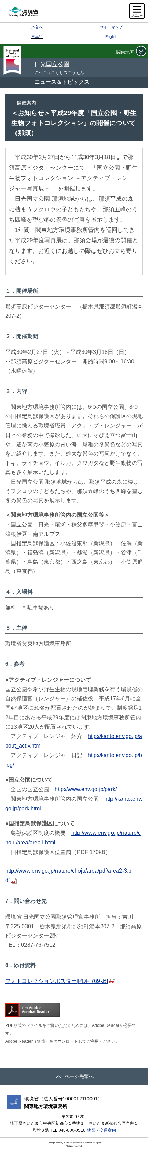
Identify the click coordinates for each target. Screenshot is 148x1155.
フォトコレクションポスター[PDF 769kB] (56, 981)
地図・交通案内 (101, 1130)
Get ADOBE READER (32, 1010)
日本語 (37, 37)
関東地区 (125, 52)
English (111, 37)
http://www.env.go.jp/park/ (86, 789)
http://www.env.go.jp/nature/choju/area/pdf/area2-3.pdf (68, 875)
